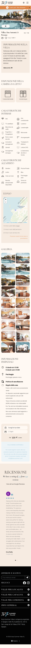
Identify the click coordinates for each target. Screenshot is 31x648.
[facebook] (24, 583)
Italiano (15, 641)
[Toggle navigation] (27, 2)
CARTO (25, 222)
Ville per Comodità (12, 600)
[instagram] (28, 583)
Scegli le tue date (14, 428)
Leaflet (7, 222)
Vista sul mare (9, 176)
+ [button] (5, 199)
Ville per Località (12, 589)
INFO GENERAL (9, 605)
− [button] (5, 202)
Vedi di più (7, 67)
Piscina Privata (25, 168)
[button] (15, 560)
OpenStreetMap (14, 222)
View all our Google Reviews (15, 484)
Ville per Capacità (12, 595)
